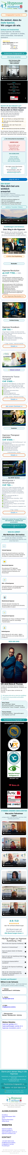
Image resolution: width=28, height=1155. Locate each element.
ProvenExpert (6, 1145)
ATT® (3, 1118)
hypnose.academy (7, 1128)
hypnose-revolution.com (11, 1028)
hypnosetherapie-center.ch (12, 1026)
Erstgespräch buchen (8, 1144)
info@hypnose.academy (8, 1142)
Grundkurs (5, 1115)
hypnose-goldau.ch (9, 1024)
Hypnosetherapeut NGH (8, 1116)
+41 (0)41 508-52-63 (8, 1141)
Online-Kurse (5, 1121)
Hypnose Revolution (7, 1119)
